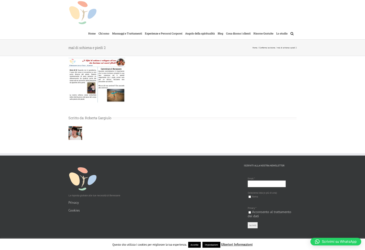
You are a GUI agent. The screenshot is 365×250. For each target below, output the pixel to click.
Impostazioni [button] (211, 244)
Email (251, 178)
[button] (292, 33)
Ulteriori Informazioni (237, 244)
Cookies (74, 210)
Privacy (73, 202)
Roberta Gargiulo (98, 118)
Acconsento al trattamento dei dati (269, 214)
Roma (255, 196)
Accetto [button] (194, 244)
